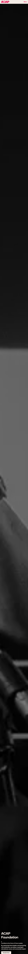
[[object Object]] (5, 2)
